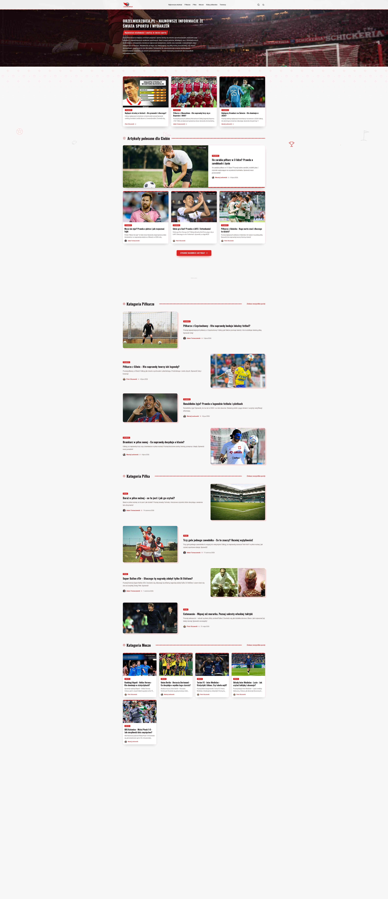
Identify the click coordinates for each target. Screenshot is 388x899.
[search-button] (258, 5)
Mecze (201, 5)
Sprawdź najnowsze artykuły (192, 253)
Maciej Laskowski (226, 124)
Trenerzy (223, 5)
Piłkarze (187, 5)
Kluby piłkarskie (211, 5)
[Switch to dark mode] (263, 5)
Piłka (194, 5)
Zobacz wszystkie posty (256, 304)
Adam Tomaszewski (179, 124)
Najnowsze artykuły (175, 5)
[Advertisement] (194, 67)
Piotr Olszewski (129, 124)
